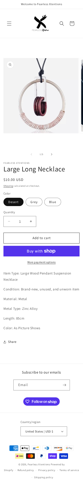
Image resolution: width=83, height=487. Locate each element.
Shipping (8, 185)
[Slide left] (31, 154)
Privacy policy (46, 470)
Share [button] (12, 342)
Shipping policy (43, 477)
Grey (34, 202)
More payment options (41, 262)
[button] (9, 23)
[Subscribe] (64, 385)
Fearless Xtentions (39, 464)
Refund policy (26, 470)
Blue (52, 202)
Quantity (9, 212)
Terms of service (69, 470)
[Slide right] (52, 154)
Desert (13, 202)
